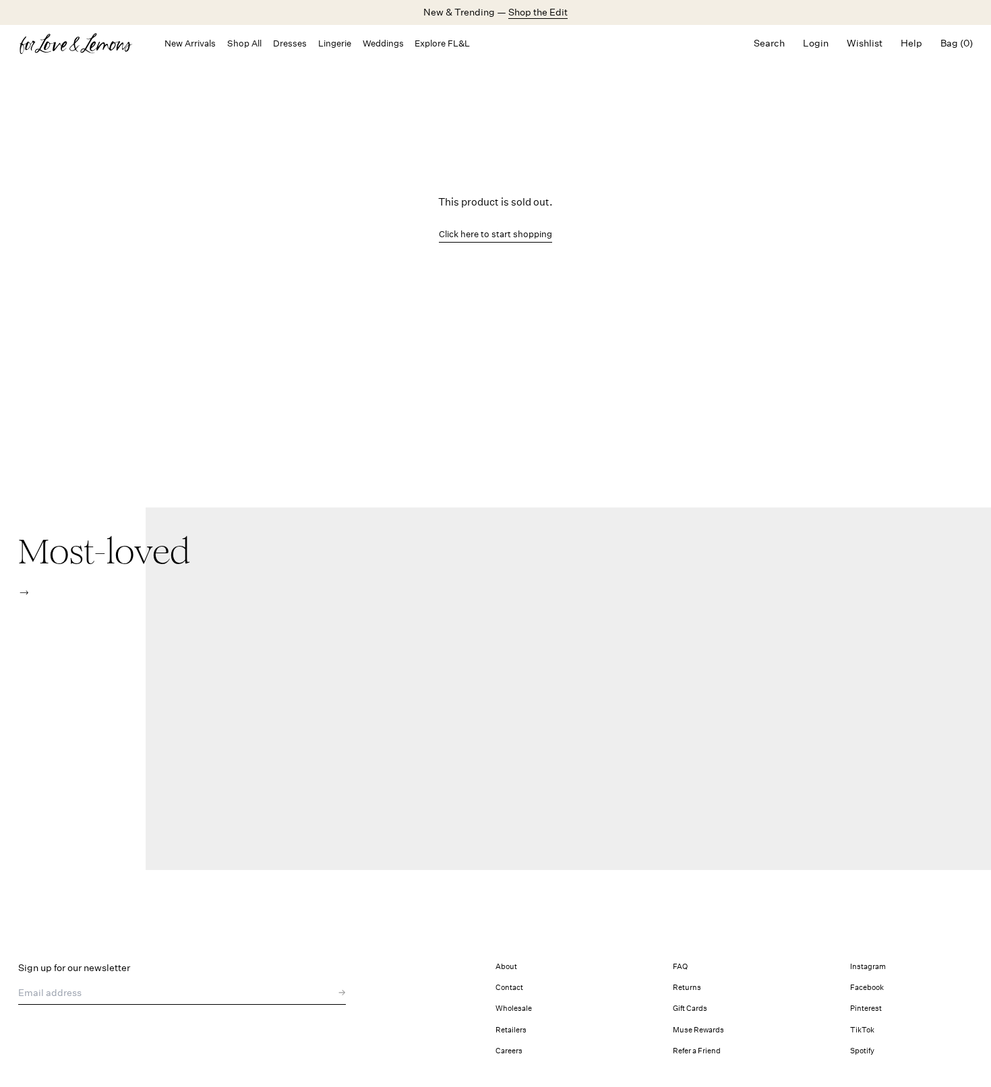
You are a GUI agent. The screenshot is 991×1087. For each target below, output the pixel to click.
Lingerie (334, 43)
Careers (509, 1051)
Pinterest (866, 1008)
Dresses (290, 43)
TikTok (862, 1030)
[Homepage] (82, 43)
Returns (687, 988)
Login (816, 43)
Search (769, 43)
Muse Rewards (698, 1030)
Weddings (383, 43)
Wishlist (864, 43)
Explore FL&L (442, 43)
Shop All (244, 43)
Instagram (868, 967)
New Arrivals (190, 43)
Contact (509, 988)
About (506, 967)
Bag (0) (956, 43)
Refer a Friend (697, 1051)
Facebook (867, 988)
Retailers (511, 1030)
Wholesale (514, 1008)
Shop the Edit (538, 12)
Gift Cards (690, 1008)
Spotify (862, 1051)
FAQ (680, 967)
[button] (24, 592)
